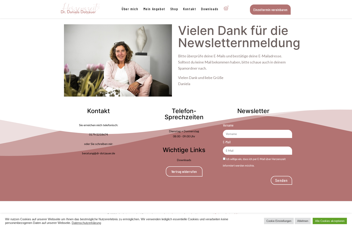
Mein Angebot (154, 9)
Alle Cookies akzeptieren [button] (329, 220)
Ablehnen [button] (302, 220)
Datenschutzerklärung (86, 223)
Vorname (228, 125)
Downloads (209, 9)
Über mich (130, 9)
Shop (174, 9)
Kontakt (189, 9)
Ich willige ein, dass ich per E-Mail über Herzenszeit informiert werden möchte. (254, 165)
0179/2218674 (98, 134)
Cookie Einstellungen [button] (278, 220)
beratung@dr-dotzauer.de (98, 153)
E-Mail (227, 142)
